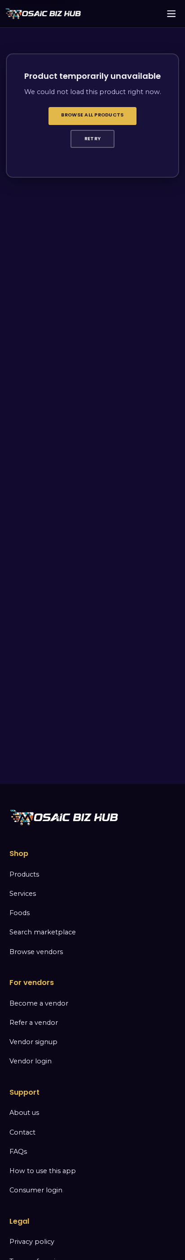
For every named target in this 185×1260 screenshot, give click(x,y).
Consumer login (35, 1190)
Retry (92, 138)
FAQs (18, 1152)
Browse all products (92, 115)
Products (24, 874)
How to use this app (42, 1171)
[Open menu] (172, 14)
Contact (22, 1132)
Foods (19, 913)
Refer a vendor (33, 1023)
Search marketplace (42, 932)
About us (24, 1113)
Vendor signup (33, 1042)
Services (22, 894)
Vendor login (30, 1061)
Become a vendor (38, 1003)
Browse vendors (36, 952)
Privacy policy (31, 1242)
